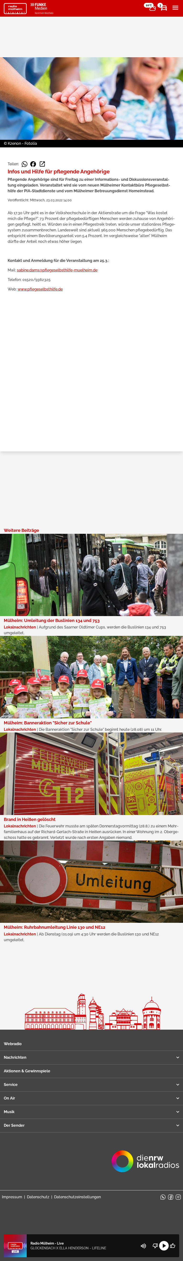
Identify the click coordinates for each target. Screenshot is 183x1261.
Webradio (13, 1044)
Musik (9, 1112)
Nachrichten (15, 1057)
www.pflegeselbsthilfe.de (40, 289)
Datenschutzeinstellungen (77, 1197)
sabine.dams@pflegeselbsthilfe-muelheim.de (57, 270)
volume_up (143, 1246)
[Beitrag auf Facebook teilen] (33, 164)
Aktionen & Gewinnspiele (27, 1071)
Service (11, 1084)
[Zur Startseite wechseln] (15, 8)
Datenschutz (38, 1197)
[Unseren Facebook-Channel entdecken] (170, 1197)
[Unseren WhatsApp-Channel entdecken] (163, 1197)
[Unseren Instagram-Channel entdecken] (178, 1197)
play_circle (164, 1245)
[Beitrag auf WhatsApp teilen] (24, 164)
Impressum (12, 1197)
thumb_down (155, 1246)
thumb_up (172, 1246)
